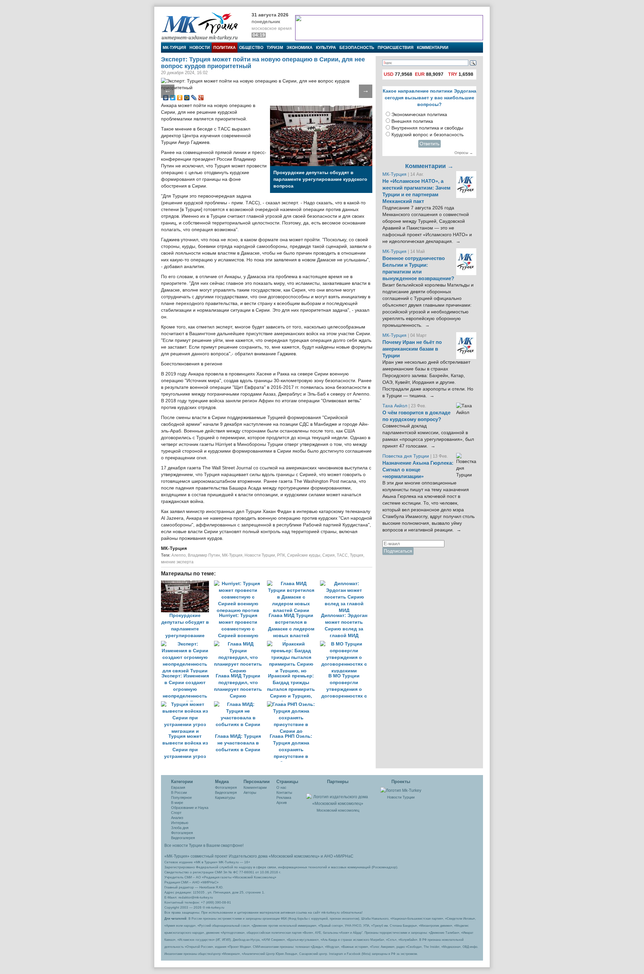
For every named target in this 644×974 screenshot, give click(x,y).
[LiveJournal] (194, 97)
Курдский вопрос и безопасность (427, 134)
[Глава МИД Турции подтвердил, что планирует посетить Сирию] (240, 644)
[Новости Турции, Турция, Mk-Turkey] (400, 790)
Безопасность (356, 47)
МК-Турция (174, 47)
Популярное (181, 798)
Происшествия (396, 47)
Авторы (250, 792)
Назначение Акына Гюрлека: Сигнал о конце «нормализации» (417, 469)
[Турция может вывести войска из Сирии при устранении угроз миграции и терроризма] (187, 704)
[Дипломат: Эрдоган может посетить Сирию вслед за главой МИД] (346, 583)
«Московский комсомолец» (294, 856)
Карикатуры (225, 798)
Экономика (299, 47)
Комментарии (432, 47)
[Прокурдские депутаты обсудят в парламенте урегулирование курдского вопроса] (187, 583)
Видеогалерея (183, 838)
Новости (200, 47)
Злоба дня (180, 828)
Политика (224, 47)
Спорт (176, 813)
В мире (177, 803)
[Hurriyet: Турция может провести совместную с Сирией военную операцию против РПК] (240, 583)
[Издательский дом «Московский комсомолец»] (337, 796)
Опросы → (463, 153)
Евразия (178, 787)
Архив (281, 803)
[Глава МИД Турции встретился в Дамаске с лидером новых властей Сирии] (293, 583)
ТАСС (342, 555)
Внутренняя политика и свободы (427, 128)
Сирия (328, 555)
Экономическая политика (419, 114)
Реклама (283, 798)
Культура (326, 47)
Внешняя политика (412, 121)
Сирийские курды (303, 555)
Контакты (284, 792)
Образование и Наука (189, 808)
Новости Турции (260, 555)
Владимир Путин (204, 555)
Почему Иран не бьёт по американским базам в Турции (412, 349)
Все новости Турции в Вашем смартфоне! (204, 845)
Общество (251, 47)
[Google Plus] (201, 97)
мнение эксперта (177, 562)
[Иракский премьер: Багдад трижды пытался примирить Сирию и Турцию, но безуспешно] (293, 644)
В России (179, 792)
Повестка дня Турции (406, 456)
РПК (281, 555)
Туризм (275, 47)
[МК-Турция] (203, 26)
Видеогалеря (226, 792)
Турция (356, 555)
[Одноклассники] (179, 97)
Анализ (177, 818)
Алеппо (178, 555)
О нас (281, 787)
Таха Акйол (394, 405)
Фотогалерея (182, 833)
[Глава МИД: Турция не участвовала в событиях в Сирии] (240, 704)
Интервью (179, 823)
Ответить (429, 143)
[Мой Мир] (187, 97)
